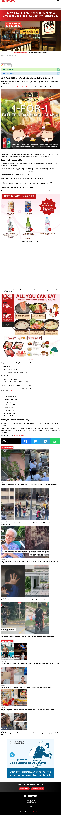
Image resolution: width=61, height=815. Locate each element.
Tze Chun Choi (25, 58)
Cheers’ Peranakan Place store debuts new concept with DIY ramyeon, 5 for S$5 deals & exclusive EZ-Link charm (27, 710)
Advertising (31, 800)
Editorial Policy (31, 802)
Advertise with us (37, 788)
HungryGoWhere (18, 435)
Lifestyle (20, 52)
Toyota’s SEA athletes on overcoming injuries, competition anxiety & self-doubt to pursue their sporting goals (30, 664)
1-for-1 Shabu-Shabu (23, 87)
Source (31, 151)
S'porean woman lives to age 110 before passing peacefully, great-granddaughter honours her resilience (29, 562)
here (12, 390)
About (31, 801)
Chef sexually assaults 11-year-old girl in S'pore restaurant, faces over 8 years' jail (26, 600)
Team (30, 806)
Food (15, 52)
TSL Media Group (37, 812)
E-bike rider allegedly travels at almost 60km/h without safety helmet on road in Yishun (27, 636)
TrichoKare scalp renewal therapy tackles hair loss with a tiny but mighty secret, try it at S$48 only (29, 734)
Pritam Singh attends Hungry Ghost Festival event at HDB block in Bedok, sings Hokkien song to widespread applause (30, 523)
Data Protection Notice (32, 803)
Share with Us (24, 788)
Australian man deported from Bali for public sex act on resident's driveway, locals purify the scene (29, 485)
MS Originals (26, 52)
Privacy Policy (31, 805)
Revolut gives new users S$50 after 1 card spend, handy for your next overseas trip (26, 687)
